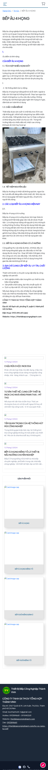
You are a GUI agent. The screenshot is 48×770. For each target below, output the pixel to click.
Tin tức (16, 11)
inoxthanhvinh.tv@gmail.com (20, 712)
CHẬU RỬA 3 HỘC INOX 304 (17, 366)
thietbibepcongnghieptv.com (22, 719)
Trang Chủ (6, 11)
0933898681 (12, 722)
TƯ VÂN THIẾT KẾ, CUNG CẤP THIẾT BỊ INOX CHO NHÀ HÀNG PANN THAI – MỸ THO (22, 394)
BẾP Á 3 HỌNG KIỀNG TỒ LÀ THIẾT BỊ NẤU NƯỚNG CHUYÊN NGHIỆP (21, 453)
